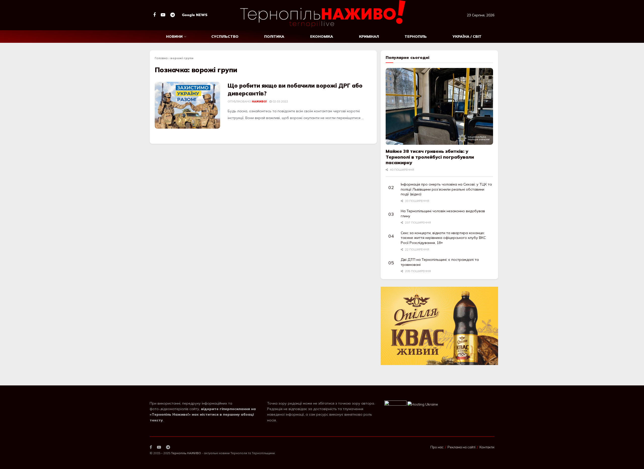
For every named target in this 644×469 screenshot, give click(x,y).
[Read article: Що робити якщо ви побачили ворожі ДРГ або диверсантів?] (187, 105)
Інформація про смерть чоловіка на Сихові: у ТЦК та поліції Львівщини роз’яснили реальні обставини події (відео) (446, 189)
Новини (174, 36)
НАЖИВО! (259, 101)
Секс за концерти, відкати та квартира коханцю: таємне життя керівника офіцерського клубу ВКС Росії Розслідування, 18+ (443, 238)
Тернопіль (416, 36)
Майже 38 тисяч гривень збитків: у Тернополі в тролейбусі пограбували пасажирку (430, 156)
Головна (161, 58)
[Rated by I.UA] (395, 404)
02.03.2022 (280, 101)
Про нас (437, 447)
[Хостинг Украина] (423, 404)
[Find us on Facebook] (154, 15)
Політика (274, 36)
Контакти (486, 447)
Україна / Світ (467, 36)
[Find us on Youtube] (163, 15)
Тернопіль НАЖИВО (186, 453)
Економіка (321, 36)
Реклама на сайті (461, 447)
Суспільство (224, 36)
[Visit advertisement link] (439, 326)
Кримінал (369, 36)
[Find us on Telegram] (172, 15)
